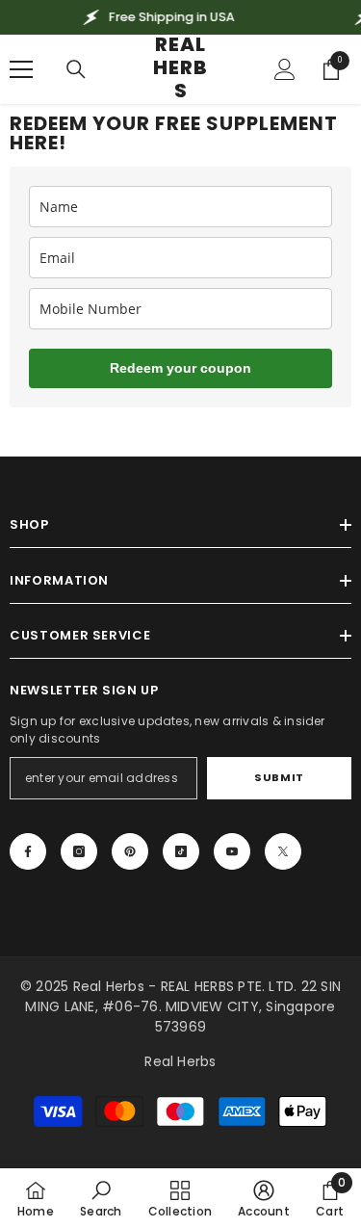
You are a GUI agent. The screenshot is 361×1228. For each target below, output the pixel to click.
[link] (100, 1198)
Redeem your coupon (180, 368)
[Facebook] (28, 851)
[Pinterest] (130, 851)
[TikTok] (181, 851)
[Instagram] (79, 851)
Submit (278, 777)
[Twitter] (283, 851)
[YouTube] (232, 851)
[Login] (285, 69)
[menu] (21, 69)
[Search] (76, 69)
